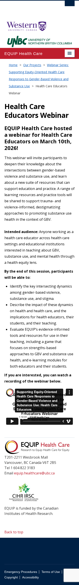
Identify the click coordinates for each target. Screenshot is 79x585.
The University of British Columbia (29, 9)
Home (13, 65)
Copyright (11, 577)
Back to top (14, 532)
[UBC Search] (70, 5)
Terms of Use (50, 572)
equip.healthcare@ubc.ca (34, 473)
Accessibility (30, 577)
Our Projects (32, 65)
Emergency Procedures (20, 572)
